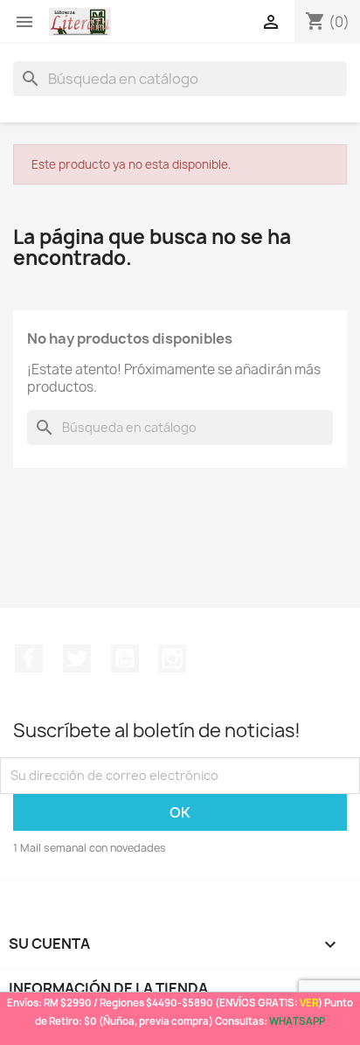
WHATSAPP (297, 1021)
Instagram (172, 658)
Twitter (77, 658)
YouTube (125, 658)
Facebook (29, 658)
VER (309, 1002)
